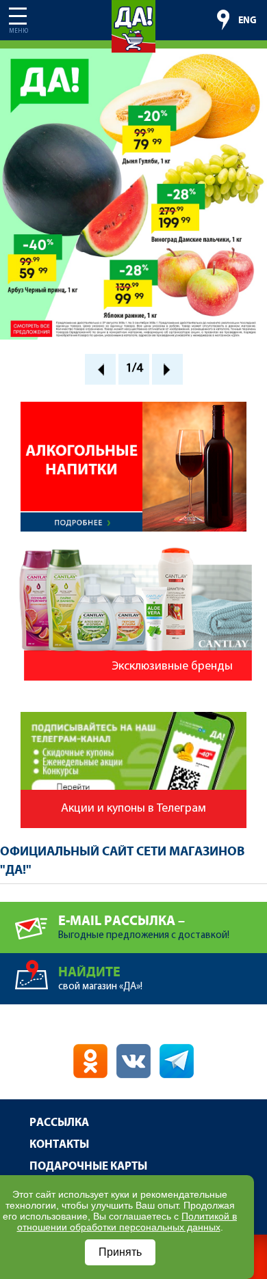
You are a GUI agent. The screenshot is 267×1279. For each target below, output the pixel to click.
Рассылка (59, 1122)
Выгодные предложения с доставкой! (143, 927)
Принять (120, 1252)
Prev (100, 369)
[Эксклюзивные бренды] (133, 551)
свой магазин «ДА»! (100, 978)
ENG (247, 20)
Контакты (59, 1144)
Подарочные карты (88, 1166)
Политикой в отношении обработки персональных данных (127, 1222)
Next (167, 369)
